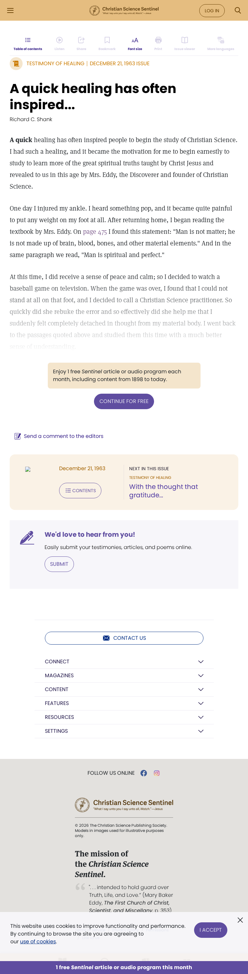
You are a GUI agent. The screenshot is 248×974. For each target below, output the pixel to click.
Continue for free (124, 401)
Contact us (129, 638)
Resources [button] (59, 717)
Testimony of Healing (55, 63)
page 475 (95, 231)
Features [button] (57, 703)
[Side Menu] (10, 10)
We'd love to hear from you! (90, 534)
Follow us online (111, 773)
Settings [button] (56, 731)
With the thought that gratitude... (163, 491)
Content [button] (56, 689)
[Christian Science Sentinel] (124, 10)
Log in (212, 10)
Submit (59, 564)
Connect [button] (57, 661)
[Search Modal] (237, 10)
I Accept (211, 930)
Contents (84, 490)
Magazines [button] (59, 675)
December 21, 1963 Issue (120, 63)
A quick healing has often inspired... (93, 96)
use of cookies (38, 941)
